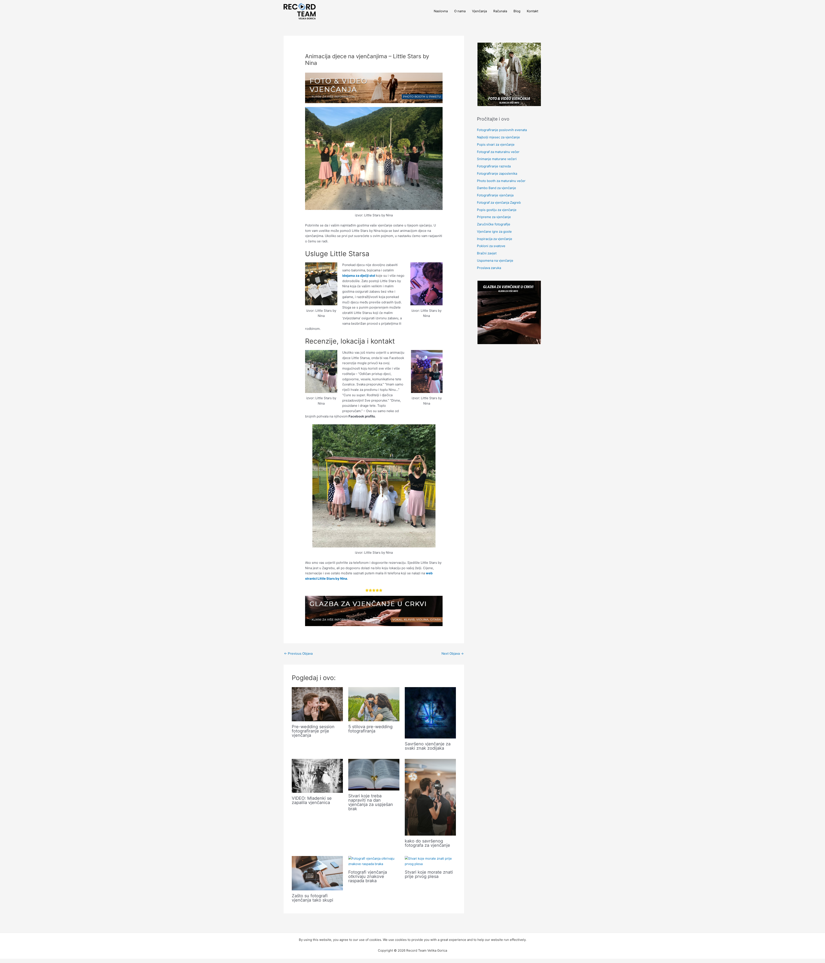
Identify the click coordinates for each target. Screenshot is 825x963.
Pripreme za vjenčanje (494, 217)
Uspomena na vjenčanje (495, 260)
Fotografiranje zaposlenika (497, 173)
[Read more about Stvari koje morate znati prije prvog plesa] (430, 861)
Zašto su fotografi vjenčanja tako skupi (312, 898)
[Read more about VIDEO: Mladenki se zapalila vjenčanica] (317, 775)
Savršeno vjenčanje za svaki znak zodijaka (428, 746)
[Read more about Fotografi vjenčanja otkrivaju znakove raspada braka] (373, 861)
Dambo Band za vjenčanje (496, 188)
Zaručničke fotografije (493, 224)
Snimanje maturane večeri (497, 159)
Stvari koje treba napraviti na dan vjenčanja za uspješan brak (370, 802)
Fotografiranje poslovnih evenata (502, 130)
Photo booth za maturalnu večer (501, 181)
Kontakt (532, 11)
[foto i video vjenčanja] (374, 88)
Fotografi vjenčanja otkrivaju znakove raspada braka (367, 876)
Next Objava (453, 653)
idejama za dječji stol (358, 276)
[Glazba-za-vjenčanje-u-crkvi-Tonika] (374, 610)
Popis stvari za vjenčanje (496, 144)
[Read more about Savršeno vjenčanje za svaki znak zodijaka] (430, 713)
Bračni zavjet (487, 253)
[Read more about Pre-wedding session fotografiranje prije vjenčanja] (317, 704)
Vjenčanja (479, 11)
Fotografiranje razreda (494, 166)
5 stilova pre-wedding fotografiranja (370, 729)
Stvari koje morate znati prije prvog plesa (429, 874)
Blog (516, 11)
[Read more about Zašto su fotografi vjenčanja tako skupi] (317, 873)
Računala (500, 11)
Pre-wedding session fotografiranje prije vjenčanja (313, 731)
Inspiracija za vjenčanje (494, 239)
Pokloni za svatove (491, 246)
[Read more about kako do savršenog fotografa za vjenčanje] (430, 797)
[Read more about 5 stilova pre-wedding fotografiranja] (373, 704)
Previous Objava (298, 653)
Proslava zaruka (489, 268)
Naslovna (441, 11)
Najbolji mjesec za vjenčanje (498, 137)
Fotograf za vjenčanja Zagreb (499, 202)
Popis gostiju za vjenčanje (496, 210)
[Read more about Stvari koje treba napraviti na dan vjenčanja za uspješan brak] (373, 774)
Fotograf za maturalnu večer (498, 152)
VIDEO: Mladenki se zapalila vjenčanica (312, 800)
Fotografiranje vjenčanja (495, 195)
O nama (460, 11)
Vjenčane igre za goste (494, 231)
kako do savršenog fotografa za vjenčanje (427, 843)
